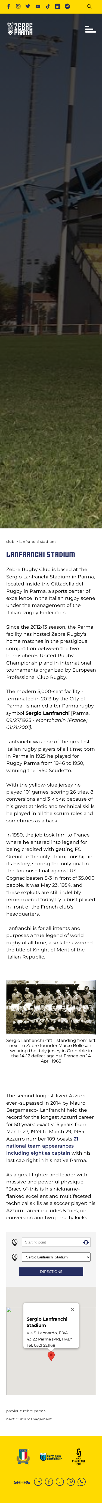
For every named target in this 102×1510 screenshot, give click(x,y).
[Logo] (19, 37)
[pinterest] (72, 1482)
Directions (51, 1272)
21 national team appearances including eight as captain (42, 1146)
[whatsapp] (83, 1482)
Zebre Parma (34, 1411)
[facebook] (50, 1482)
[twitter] (61, 1482)
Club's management (34, 1419)
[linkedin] (39, 1482)
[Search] (91, 7)
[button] (51, 1356)
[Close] (72, 1309)
